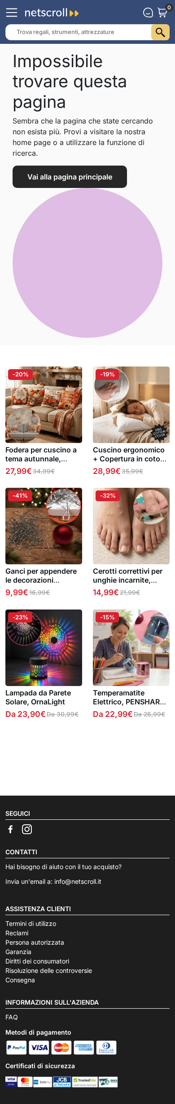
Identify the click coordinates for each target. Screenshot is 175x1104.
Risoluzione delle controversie (48, 970)
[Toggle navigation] (11, 12)
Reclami (16, 933)
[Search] (160, 32)
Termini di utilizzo (30, 923)
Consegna (20, 980)
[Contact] (148, 12)
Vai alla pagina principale (69, 176)
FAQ (11, 1017)
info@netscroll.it (77, 881)
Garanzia (18, 951)
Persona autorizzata (34, 942)
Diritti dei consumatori (37, 961)
